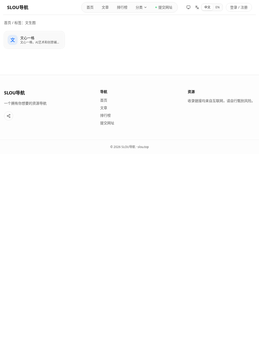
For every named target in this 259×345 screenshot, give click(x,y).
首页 (90, 7)
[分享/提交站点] (8, 115)
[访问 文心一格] (13, 40)
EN (217, 7)
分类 (139, 7)
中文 (207, 7)
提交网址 (165, 7)
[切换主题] (188, 7)
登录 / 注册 (239, 7)
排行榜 (122, 7)
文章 (105, 7)
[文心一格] (34, 39)
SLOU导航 (17, 7)
